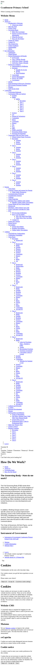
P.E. (13, 125)
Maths (14, 97)
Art (13, 114)
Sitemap (7, 542)
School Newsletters (18, 226)
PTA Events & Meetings (19, 213)
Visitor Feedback (13, 45)
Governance (15, 80)
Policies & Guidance (14, 64)
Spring (18, 142)
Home (6, 20)
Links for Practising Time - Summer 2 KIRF (25, 343)
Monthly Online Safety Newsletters (22, 202)
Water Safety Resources (19, 192)
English (14, 95)
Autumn (18, 140)
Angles (22, 347)
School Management (18, 76)
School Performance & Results (17, 56)
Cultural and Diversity (15, 406)
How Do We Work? (18, 39)
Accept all (11, 581)
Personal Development (19, 133)
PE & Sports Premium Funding (17, 85)
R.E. (13, 126)
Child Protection (13, 199)
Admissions (11, 52)
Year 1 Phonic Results (18, 59)
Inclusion (15, 68)
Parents (7, 187)
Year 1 (22, 102)
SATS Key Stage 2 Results (20, 63)
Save (17, 663)
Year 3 (22, 106)
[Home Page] (1, 3)
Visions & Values (13, 40)
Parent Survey (12, 223)
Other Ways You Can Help (24, 218)
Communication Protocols (16, 194)
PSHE (18, 306)
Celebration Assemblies (15, 235)
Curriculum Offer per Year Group (18, 135)
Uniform (10, 197)
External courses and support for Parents (20, 190)
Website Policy (9, 545)
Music (14, 120)
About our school (17, 25)
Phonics (10, 87)
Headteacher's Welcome (15, 23)
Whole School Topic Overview (21, 137)
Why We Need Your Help (23, 216)
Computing (15, 118)
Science (14, 113)
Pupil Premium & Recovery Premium (19, 83)
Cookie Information (10, 544)
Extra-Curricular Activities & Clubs (18, 209)
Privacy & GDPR (17, 78)
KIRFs (18, 99)
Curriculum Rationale (14, 92)
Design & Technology (18, 116)
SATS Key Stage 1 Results (20, 61)
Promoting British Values (19, 132)
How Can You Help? (18, 214)
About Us (7, 21)
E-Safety (11, 407)
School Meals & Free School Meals (18, 204)
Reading (18, 251)
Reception (23, 101)
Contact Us (11, 42)
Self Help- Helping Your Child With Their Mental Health (21, 417)
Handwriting (19, 266)
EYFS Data (15, 58)
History (14, 123)
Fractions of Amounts (26, 351)
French (18, 302)
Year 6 (22, 111)
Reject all (4, 581)
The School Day (13, 44)
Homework (11, 206)
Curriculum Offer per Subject (17, 94)
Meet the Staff (12, 26)
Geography (15, 121)
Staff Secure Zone (13, 89)
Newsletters (11, 225)
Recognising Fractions (26, 349)
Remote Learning (13, 428)
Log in (6, 444)
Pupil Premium (20, 73)
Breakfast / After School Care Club (18, 207)
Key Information (9, 51)
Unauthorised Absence (15, 195)
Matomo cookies (10, 628)
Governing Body (13, 30)
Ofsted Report (12, 54)
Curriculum (15, 75)
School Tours (12, 28)
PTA (9, 211)
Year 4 (22, 107)
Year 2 (22, 104)
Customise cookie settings (23, 581)
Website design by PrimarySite (14, 557)
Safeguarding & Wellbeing (20, 66)
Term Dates (11, 188)
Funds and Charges (14, 221)
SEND (18, 71)
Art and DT (19, 309)
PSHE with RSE (17, 130)
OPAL (10, 49)
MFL (13, 128)
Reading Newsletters (18, 228)
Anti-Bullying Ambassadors (16, 233)
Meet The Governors (18, 32)
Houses (10, 411)
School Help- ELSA (18, 419)
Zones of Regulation (18, 414)
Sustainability (12, 47)
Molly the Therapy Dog (15, 425)
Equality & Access (21, 70)
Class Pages (11, 237)
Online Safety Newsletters (20, 230)
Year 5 (22, 109)
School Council (13, 426)
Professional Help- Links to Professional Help (20, 422)
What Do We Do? (17, 37)
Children (7, 232)
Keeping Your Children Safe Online (19, 201)
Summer (18, 144)
